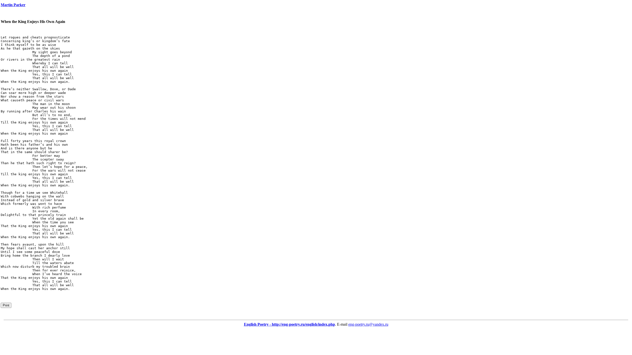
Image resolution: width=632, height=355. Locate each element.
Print (6, 305)
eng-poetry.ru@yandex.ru (368, 324)
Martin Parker (13, 5)
